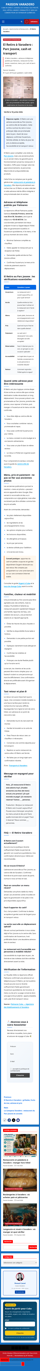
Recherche (8, 1242)
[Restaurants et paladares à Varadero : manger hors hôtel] (20, 1145)
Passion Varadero (20, 4)
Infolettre (34, 22)
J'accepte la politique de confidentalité (19, 1070)
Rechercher (33, 1247)
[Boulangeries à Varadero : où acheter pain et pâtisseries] (20, 1180)
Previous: (19, 1100)
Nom (12, 1054)
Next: (19, 1111)
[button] (3, 21)
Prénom (13, 1046)
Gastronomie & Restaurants (19, 29)
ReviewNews (19, 1356)
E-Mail (12, 1061)
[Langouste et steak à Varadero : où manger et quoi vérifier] (20, 1214)
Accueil (5, 29)
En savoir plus (20, 1292)
